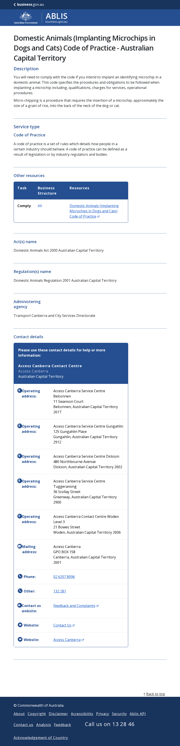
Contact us (23, 724)
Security (119, 713)
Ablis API (138, 713)
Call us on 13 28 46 (110, 724)
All (40, 205)
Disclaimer (58, 713)
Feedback (62, 724)
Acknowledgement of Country (41, 737)
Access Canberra (68, 639)
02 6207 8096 (64, 576)
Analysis (43, 724)
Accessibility (82, 713)
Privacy (102, 713)
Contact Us (64, 625)
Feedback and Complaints (76, 605)
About (19, 713)
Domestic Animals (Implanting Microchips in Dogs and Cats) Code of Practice (94, 211)
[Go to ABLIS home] (41, 17)
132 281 (59, 591)
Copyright (37, 713)
